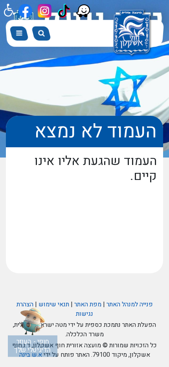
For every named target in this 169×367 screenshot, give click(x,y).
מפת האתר (87, 304)
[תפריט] (19, 33)
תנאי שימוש (54, 304)
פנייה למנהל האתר (130, 304)
